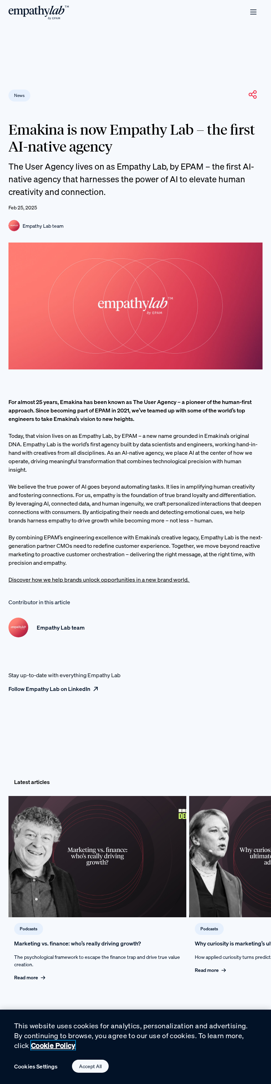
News (19, 95)
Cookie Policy (53, 1045)
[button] (253, 94)
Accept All (90, 1066)
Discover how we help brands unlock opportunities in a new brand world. (99, 579)
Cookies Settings (36, 1066)
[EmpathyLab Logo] (38, 12)
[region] (135, 1047)
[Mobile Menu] (253, 12)
